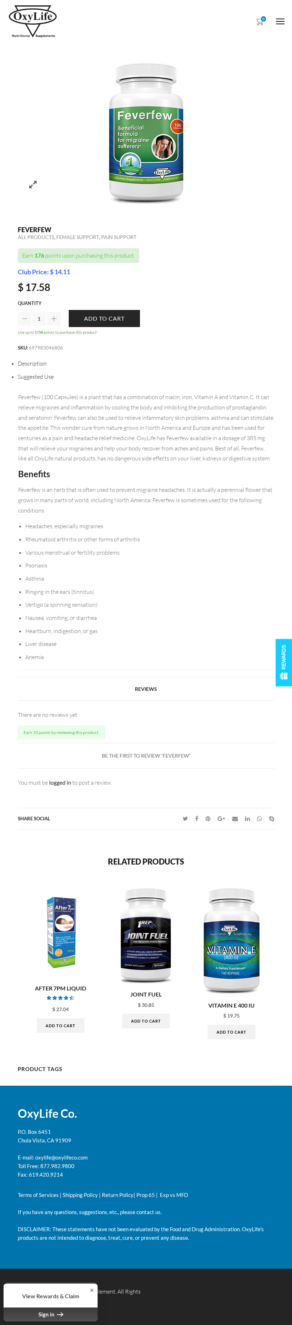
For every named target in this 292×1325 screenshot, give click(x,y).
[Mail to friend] (235, 818)
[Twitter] (185, 818)
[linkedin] (247, 818)
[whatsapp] (260, 818)
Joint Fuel (146, 994)
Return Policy (118, 1195)
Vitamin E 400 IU (231, 1005)
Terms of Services (38, 1195)
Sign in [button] (47, 1314)
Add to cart (104, 318)
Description (32, 363)
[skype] (270, 818)
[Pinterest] (208, 818)
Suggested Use (36, 376)
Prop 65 (145, 1195)
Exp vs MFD (173, 1195)
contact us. (148, 1212)
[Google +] (221, 818)
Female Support (77, 237)
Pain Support (118, 237)
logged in (60, 782)
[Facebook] (197, 818)
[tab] (146, 363)
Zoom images (33, 185)
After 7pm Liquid (60, 988)
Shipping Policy (80, 1195)
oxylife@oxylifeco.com (61, 1157)
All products (36, 237)
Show (284, 662)
